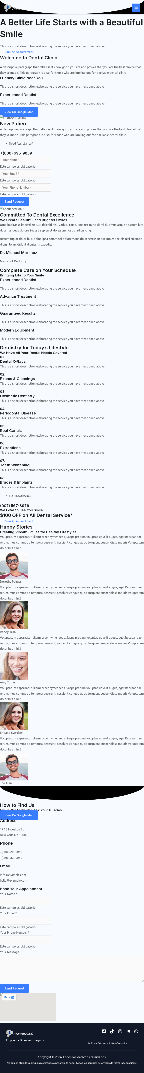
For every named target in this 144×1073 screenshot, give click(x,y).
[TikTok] (112, 1031)
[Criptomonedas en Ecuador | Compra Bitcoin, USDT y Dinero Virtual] (18, 7)
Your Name (8, 894)
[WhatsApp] (136, 1031)
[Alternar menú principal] (136, 8)
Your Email (8, 913)
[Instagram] (120, 1031)
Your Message (9, 952)
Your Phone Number (14, 932)
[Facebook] (104, 1031)
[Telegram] (128, 1031)
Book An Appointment (19, 51)
